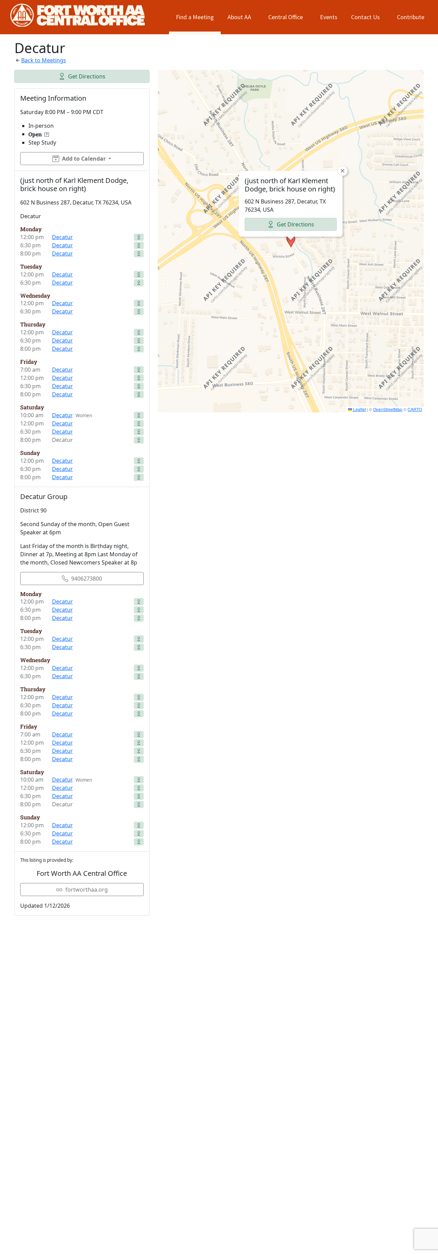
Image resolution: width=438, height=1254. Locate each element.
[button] (290, 241)
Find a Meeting (195, 17)
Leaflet (359, 409)
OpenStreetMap (387, 409)
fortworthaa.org (86, 889)
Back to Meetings (43, 60)
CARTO (415, 409)
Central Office (285, 17)
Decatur (62, 237)
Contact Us (365, 17)
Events (328, 17)
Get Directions (86, 76)
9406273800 (86, 578)
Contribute (410, 17)
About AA (239, 17)
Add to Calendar (84, 158)
